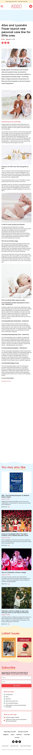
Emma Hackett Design (26, 749)
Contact (17, 737)
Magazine (6, 734)
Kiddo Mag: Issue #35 (11, 1)
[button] (3, 43)
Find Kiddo (27, 734)
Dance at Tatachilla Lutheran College (14, 572)
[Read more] (9, 507)
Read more (4, 507)
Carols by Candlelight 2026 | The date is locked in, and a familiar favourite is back (15, 534)
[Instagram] (16, 741)
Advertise (19, 734)
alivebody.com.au (6, 381)
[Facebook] (13, 741)
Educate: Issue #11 (22, 1)
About (12, 734)
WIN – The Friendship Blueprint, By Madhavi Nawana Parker (15, 496)
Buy (4, 39)
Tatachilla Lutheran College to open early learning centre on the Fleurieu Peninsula (15, 611)
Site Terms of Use (14, 746)
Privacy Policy (5, 746)
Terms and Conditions (25, 746)
